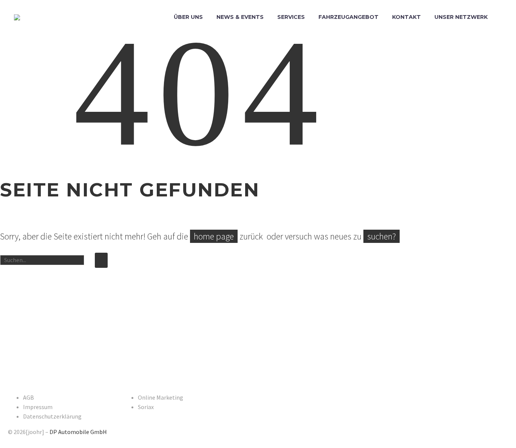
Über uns (188, 17)
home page (214, 236)
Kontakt (406, 17)
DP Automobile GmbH (78, 432)
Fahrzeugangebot (348, 17)
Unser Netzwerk (461, 17)
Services (291, 17)
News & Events (240, 17)
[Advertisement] (200, 330)
